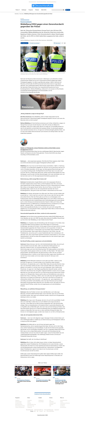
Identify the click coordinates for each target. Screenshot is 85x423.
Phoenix (41, 411)
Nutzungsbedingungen (48, 409)
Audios (28, 401)
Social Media (41, 401)
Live (68, 9)
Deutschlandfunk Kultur (41, 1)
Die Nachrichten (18, 403)
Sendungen (24, 9)
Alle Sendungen (18, 401)
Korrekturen (62, 405)
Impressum (57, 409)
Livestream (29, 400)
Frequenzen (29, 407)
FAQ (50, 400)
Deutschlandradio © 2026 (42, 415)
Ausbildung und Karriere (65, 403)
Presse (61, 401)
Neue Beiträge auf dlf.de (20, 405)
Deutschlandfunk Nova (51, 1)
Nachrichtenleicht (18, 404)
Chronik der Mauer (50, 411)
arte (44, 411)
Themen (17, 9)
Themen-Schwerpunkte (19, 407)
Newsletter (51, 401)
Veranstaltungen (52, 403)
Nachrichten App (30, 405)
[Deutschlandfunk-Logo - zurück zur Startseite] (42, 5)
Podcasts (37, 9)
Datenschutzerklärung (38, 409)
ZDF (37, 411)
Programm (31, 9)
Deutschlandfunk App (31, 404)
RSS (50, 405)
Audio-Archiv (43, 9)
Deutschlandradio (32, 1)
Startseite (16, 13)
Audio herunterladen (35, 43)
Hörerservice (41, 400)
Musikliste (51, 404)
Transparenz (62, 404)
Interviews (21, 13)
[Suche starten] (63, 10)
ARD (35, 411)
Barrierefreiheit (63, 407)
